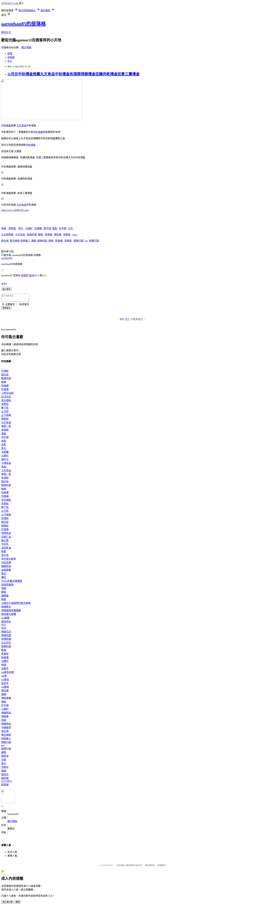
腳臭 (40, 234)
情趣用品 (6, 712)
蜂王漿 (5, 540)
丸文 (70, 228)
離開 (18, 902)
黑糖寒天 (6, 606)
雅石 (3, 573)
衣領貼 (5, 371)
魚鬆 (3, 228)
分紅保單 (6, 562)
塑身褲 (5, 778)
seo (86, 240)
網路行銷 (78, 240)
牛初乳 (5, 544)
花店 (3, 628)
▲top (4, 283)
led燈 (4, 676)
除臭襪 (48, 234)
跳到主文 (6, 32)
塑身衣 (5, 774)
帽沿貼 (5, 374)
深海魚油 (6, 548)
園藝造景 (6, 566)
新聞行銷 (94, 240)
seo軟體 (5, 618)
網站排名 (6, 621)
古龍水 (5, 767)
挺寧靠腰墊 (7, 584)
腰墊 (3, 592)
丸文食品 (21, 125)
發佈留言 (6, 308)
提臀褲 (5, 784)
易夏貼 (67, 234)
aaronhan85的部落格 (23, 24)
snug (74, 234)
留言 (31, 275)
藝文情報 (26, 47)
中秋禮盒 (6, 125)
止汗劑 (5, 411)
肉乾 (3, 444)
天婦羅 (38, 228)
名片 (9, 61)
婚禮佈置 (6, 635)
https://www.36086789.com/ (15, 210)
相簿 (9, 53)
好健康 (5, 529)
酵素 (3, 551)
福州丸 (5, 459)
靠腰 (3, 588)
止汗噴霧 (6, 415)
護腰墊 (5, 595)
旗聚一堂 (6, 426)
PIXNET (109, 865)
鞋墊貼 (5, 419)
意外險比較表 (8, 559)
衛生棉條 (15, 240)
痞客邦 (25, 275)
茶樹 (3, 759)
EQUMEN (6, 781)
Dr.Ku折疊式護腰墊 (11, 581)
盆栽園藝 (6, 570)
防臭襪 (5, 389)
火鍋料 (29, 228)
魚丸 (20, 228)
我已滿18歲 (7, 902)
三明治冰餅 (7, 393)
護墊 (33, 240)
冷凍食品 (6, 463)
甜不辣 (47, 228)
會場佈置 (6, 639)
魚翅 (3, 466)
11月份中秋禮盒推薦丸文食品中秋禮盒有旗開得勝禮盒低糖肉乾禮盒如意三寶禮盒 (73, 74)
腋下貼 (5, 407)
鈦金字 (5, 683)
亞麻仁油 (6, 536)
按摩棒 (5, 716)
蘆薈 (3, 752)
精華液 (5, 756)
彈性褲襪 (6, 698)
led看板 (5, 687)
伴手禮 (62, 228)
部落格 (11, 57)
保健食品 (6, 533)
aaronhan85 (7, 258)
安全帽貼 (6, 400)
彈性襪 (57, 234)
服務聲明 (162, 865)
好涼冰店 (6, 396)
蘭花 (3, 577)
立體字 (5, 661)
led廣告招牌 (7, 672)
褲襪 (3, 694)
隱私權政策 (150, 865)
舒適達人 (25, 240)
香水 (3, 763)
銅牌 (3, 665)
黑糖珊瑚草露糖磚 (11, 610)
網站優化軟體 (8, 614)
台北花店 (6, 642)
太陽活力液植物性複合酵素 (16, 603)
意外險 (5, 555)
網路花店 (6, 631)
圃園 (3, 770)
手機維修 (6, 727)
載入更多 (6, 289)
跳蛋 (3, 720)
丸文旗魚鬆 (7, 234)
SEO (3, 624)
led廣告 (5, 679)
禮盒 (54, 228)
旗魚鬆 (12, 228)
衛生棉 (5, 240)
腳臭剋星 (32, 234)
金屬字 (5, 668)
